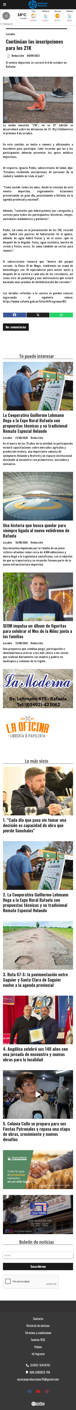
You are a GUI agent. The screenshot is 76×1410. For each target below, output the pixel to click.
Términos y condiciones (38, 1333)
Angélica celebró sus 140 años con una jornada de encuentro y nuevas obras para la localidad (35, 1054)
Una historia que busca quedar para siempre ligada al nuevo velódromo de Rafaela (36, 530)
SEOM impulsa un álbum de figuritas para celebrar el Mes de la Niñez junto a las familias (37, 631)
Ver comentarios (16, 327)
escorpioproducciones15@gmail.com (38, 1379)
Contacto (38, 1318)
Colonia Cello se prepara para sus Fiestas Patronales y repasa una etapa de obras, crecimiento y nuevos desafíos (36, 1131)
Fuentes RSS (38, 1340)
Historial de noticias (38, 1325)
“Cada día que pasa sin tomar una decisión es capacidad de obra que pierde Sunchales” (34, 825)
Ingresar (40, 1354)
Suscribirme (38, 1266)
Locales (10, 34)
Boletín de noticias (36, 1242)
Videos (38, 1347)
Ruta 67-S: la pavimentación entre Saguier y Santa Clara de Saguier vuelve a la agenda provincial (35, 979)
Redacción (18, 56)
